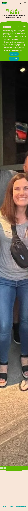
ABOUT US (14, 54)
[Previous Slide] (1, 468)
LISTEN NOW (14, 58)
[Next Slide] (5, 468)
